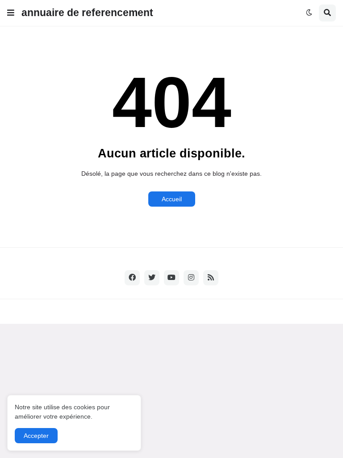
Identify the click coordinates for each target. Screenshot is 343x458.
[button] (10, 13)
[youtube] (171, 277)
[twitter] (151, 277)
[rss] (210, 277)
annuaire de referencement (87, 12)
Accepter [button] (36, 435)
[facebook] (132, 277)
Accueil (172, 199)
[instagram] (191, 277)
